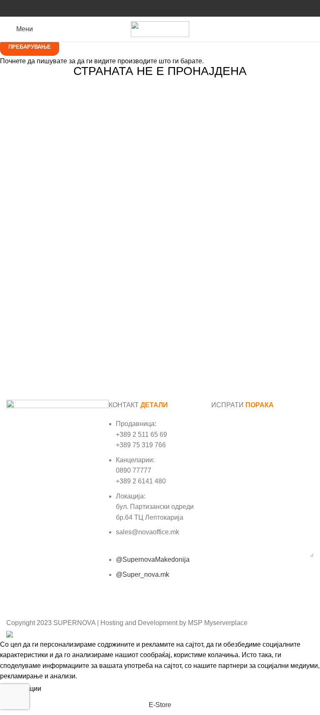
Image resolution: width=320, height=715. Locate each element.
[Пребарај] (311, 29)
